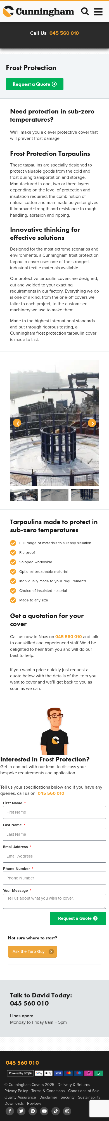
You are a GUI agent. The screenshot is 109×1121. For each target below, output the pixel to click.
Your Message (16, 890)
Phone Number (17, 868)
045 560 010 (64, 33)
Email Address (16, 846)
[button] (85, 12)
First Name (13, 803)
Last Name (13, 825)
